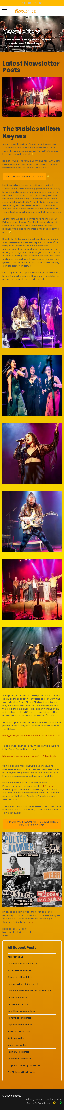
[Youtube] (29, 3)
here (30, 922)
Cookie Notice (54, 1099)
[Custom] (40, 3)
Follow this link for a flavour (25, 176)
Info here (48, 786)
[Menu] (4, 10)
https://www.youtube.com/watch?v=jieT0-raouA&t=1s (31, 735)
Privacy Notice (34, 1099)
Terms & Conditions (38, 1103)
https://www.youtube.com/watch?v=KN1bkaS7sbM (29, 755)
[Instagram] (35, 3)
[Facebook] (23, 3)
